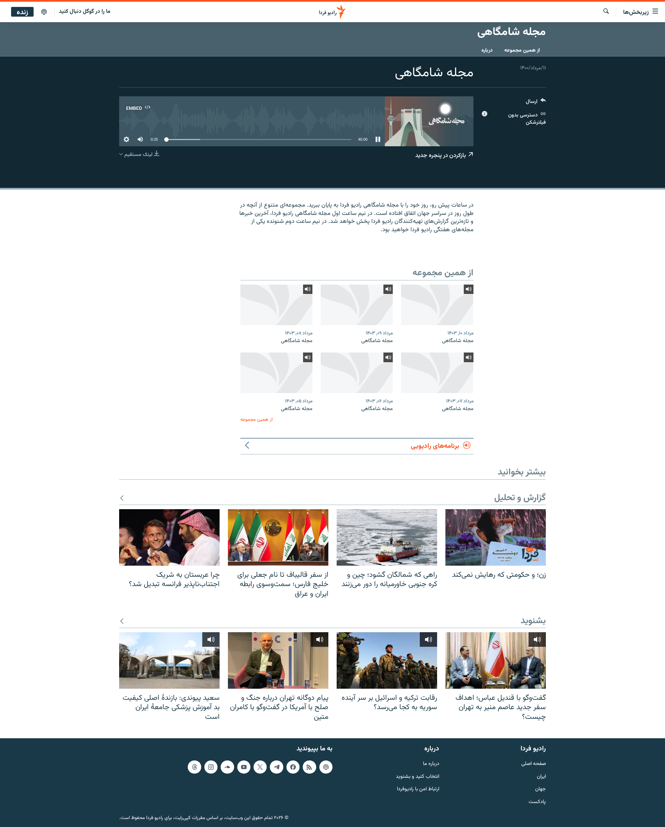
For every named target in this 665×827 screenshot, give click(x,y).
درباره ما (431, 764)
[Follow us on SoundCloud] (227, 767)
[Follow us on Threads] (194, 767)
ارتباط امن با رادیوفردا (418, 789)
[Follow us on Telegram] (276, 767)
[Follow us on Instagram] (211, 767)
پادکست (537, 802)
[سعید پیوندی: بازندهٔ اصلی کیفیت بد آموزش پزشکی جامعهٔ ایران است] (169, 660)
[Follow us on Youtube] (243, 767)
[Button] (536, 103)
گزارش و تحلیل (520, 498)
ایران (541, 777)
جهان (540, 789)
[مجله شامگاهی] (437, 305)
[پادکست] (44, 12)
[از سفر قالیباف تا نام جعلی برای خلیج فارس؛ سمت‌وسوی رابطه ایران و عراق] (278, 537)
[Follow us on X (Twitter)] (260, 767)
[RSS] (309, 767)
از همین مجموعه (522, 50)
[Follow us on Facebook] (293, 767)
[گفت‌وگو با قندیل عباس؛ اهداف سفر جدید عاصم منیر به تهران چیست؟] (495, 660)
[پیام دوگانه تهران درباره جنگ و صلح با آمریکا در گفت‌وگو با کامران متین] (278, 660)
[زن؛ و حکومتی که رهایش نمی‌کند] (495, 537)
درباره (487, 50)
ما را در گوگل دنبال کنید (84, 11)
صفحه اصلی (533, 764)
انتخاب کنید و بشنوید (417, 777)
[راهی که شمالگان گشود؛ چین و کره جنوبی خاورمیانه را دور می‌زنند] (387, 537)
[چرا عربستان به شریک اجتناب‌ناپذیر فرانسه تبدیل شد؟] (169, 537)
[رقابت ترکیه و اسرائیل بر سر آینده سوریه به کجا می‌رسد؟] (387, 660)
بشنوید (533, 621)
